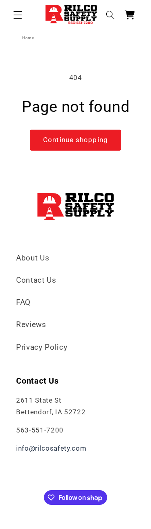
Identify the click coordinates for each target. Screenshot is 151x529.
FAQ (23, 302)
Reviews (31, 324)
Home (28, 38)
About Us (32, 257)
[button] (17, 15)
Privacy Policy (41, 347)
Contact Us (36, 280)
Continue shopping (75, 140)
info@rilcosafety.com (51, 448)
